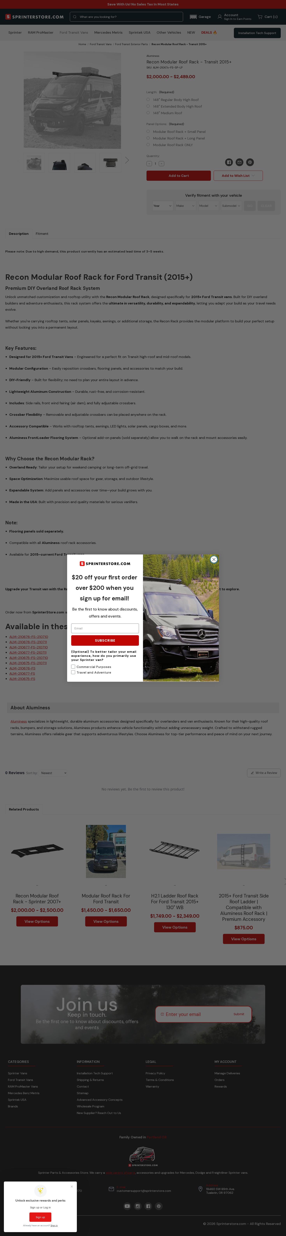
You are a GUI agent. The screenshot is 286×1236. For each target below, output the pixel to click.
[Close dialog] (214, 559)
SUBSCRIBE (105, 640)
